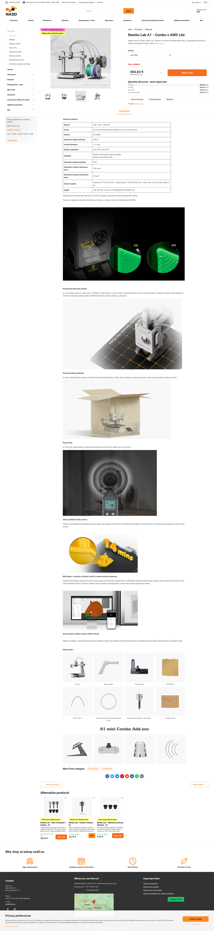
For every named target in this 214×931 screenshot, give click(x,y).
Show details (195, 924)
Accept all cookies (196, 919)
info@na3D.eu (12, 140)
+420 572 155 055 (13, 130)
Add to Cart (187, 72)
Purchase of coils (176, 899)
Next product (198, 784)
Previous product (52, 784)
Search (128, 11)
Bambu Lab (139, 104)
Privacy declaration (11, 926)
